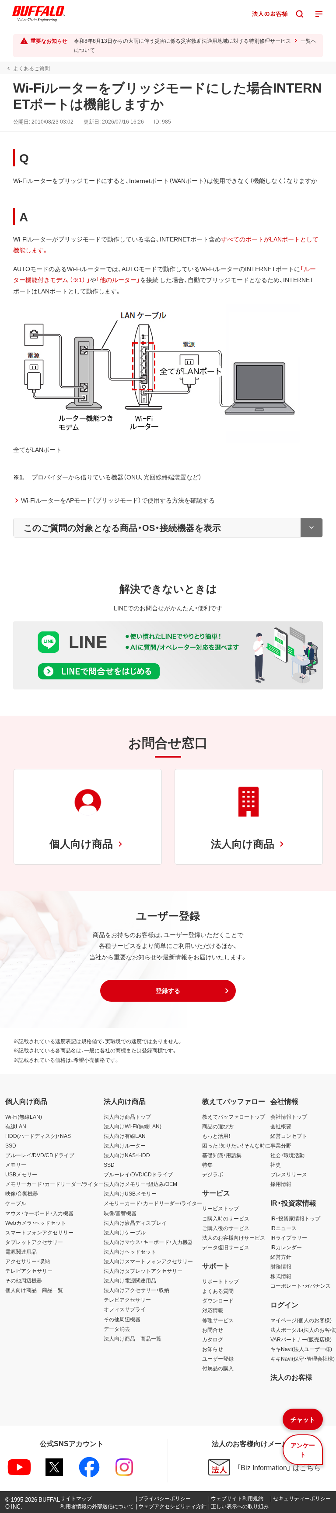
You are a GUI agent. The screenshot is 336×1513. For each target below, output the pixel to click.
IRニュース (283, 1228)
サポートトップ (220, 1281)
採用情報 (280, 1184)
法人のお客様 (291, 1377)
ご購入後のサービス (225, 1228)
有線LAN (15, 1126)
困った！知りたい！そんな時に (236, 1145)
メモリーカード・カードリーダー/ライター (54, 1184)
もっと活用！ (216, 1136)
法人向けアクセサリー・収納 (136, 1290)
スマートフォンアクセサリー (39, 1232)
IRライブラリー (288, 1237)
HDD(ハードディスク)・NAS (38, 1136)
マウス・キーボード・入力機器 (39, 1213)
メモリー (15, 1164)
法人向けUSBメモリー (130, 1193)
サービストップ (220, 1208)
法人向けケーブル (125, 1232)
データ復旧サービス (225, 1247)
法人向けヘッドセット (130, 1251)
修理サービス (218, 1320)
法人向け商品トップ (127, 1116)
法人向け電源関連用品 (130, 1280)
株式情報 (280, 1276)
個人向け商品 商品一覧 (34, 1290)
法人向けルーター (125, 1145)
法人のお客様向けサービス (233, 1237)
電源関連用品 (21, 1251)
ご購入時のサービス (225, 1218)
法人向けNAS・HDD (127, 1155)
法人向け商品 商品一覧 (132, 1338)
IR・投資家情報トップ (295, 1218)
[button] (168, 991)
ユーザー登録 (218, 1358)
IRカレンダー (286, 1247)
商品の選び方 (218, 1126)
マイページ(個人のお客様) (301, 1320)
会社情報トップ (288, 1116)
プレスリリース (288, 1174)
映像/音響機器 (21, 1193)
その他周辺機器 (23, 1280)
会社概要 (280, 1126)
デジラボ (212, 1174)
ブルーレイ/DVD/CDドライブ (39, 1155)
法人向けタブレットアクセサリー (143, 1271)
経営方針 (280, 1257)
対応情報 (212, 1310)
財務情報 (280, 1266)
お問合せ (212, 1330)
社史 (275, 1164)
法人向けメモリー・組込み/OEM (140, 1184)
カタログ (212, 1339)
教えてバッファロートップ (233, 1116)
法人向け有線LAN (125, 1136)
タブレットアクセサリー (34, 1242)
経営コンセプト (288, 1136)
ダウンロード (218, 1300)
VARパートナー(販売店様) (301, 1339)
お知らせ (212, 1349)
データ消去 (117, 1329)
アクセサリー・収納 (27, 1261)
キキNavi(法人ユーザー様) (301, 1349)
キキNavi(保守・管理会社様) (302, 1358)
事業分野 (280, 1145)
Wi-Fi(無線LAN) (23, 1116)
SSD (10, 1145)
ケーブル (15, 1203)
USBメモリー (21, 1174)
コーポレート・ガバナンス (300, 1285)
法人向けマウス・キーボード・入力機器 (148, 1242)
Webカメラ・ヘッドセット (35, 1223)
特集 (207, 1164)
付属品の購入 (218, 1368)
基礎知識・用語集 (222, 1155)
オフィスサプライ (125, 1309)
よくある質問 (218, 1291)
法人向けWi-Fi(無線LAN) (132, 1126)
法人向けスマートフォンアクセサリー (148, 1261)
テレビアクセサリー (28, 1271)
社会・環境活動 (287, 1155)
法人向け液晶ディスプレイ (135, 1223)
